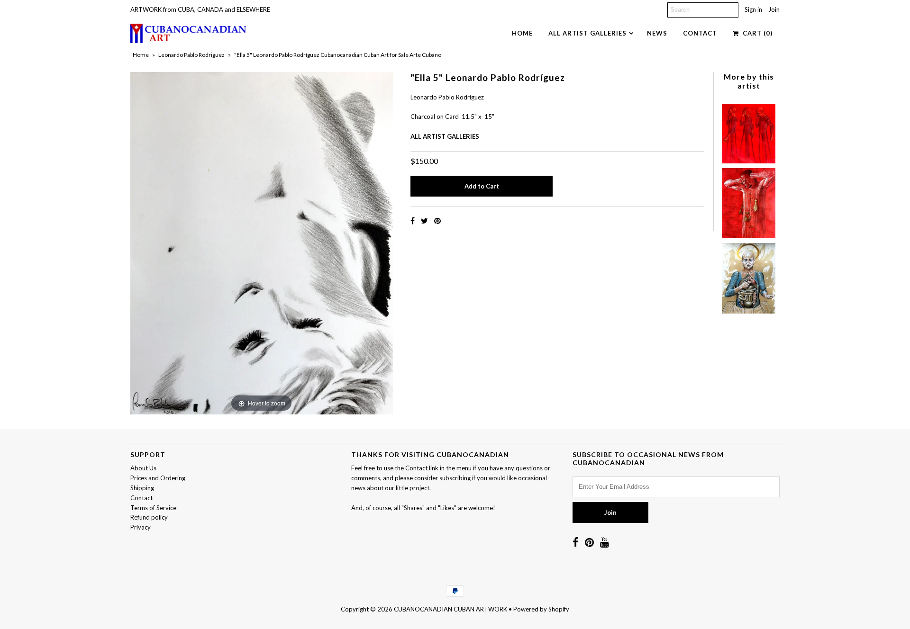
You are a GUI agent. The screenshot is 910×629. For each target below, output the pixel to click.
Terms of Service (153, 508)
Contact (700, 33)
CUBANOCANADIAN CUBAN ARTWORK (450, 609)
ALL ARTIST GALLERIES (444, 136)
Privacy (140, 527)
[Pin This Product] (437, 220)
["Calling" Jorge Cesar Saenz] (748, 131)
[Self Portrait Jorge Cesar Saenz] (748, 200)
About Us (143, 468)
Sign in (753, 9)
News (657, 33)
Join (774, 9)
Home (522, 33)
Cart (756, 33)
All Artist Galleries (587, 33)
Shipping (142, 488)
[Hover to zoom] (261, 242)
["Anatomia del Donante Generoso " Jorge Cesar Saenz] (748, 276)
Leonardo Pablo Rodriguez (191, 54)
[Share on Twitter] (425, 220)
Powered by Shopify (541, 609)
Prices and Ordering (157, 478)
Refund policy (149, 517)
